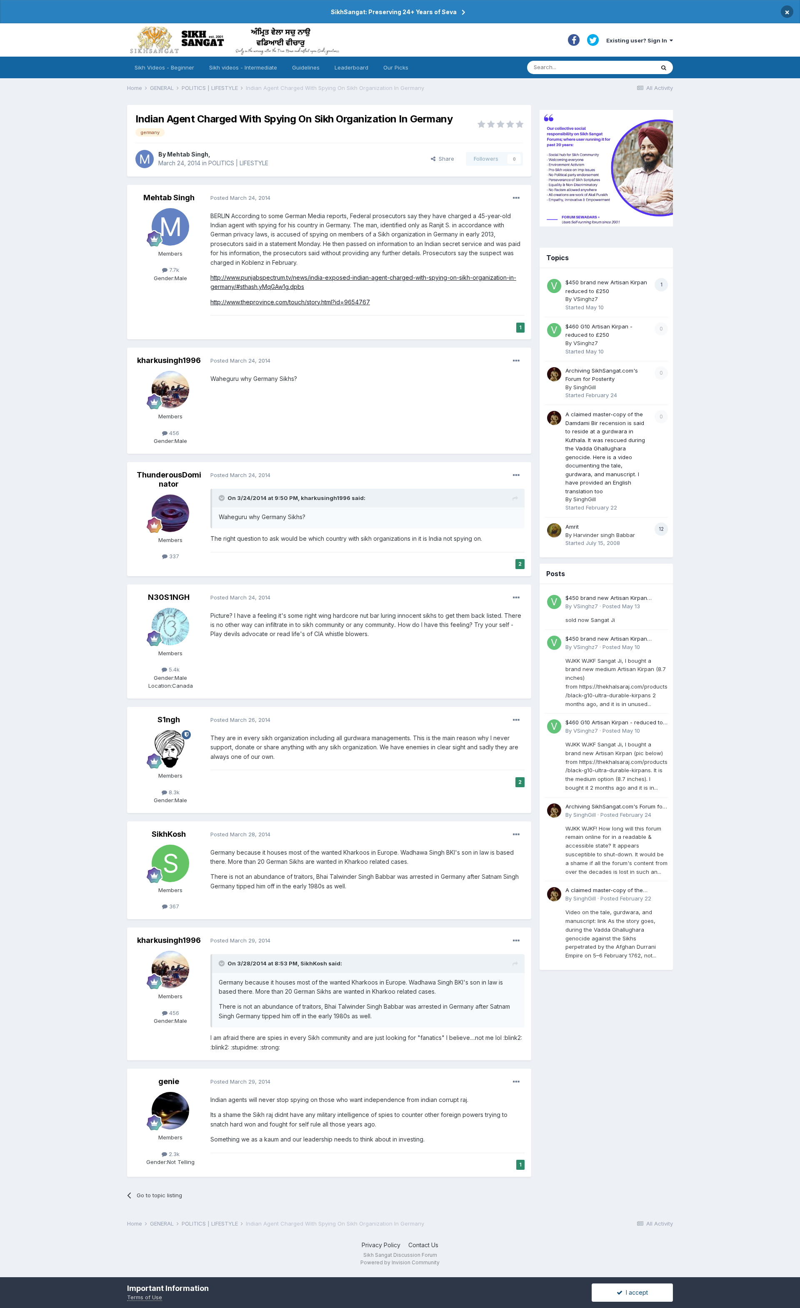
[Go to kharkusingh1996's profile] (170, 389)
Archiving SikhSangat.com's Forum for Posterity (615, 807)
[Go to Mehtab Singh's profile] (144, 159)
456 (173, 433)
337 (173, 556)
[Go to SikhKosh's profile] (170, 863)
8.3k (173, 792)
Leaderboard (351, 67)
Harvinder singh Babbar (604, 535)
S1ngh (169, 719)
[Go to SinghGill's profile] (554, 374)
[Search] (664, 67)
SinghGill (584, 387)
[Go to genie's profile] (170, 1110)
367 (173, 906)
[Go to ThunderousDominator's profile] (170, 513)
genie (168, 1081)
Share (444, 158)
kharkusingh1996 (169, 360)
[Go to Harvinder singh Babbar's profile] (554, 530)
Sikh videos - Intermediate (243, 67)
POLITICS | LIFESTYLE (238, 163)
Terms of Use (144, 1297)
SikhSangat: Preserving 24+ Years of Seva (394, 11)
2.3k (173, 1154)
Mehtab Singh (187, 154)
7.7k (173, 269)
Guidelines (306, 67)
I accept (635, 1292)
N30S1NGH (169, 597)
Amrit (572, 526)
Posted (240, 197)
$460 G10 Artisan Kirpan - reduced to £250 (614, 723)
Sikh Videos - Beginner (164, 67)
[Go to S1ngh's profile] (170, 749)
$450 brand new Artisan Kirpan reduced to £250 (606, 598)
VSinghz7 (585, 299)
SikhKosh (169, 834)
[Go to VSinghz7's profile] (554, 286)
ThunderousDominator (169, 479)
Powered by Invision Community (400, 1262)
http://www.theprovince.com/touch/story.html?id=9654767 (290, 302)
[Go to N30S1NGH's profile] (170, 626)
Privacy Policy (381, 1244)
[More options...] (516, 198)
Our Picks (395, 67)
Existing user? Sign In (638, 40)
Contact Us (423, 1244)
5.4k (173, 669)
